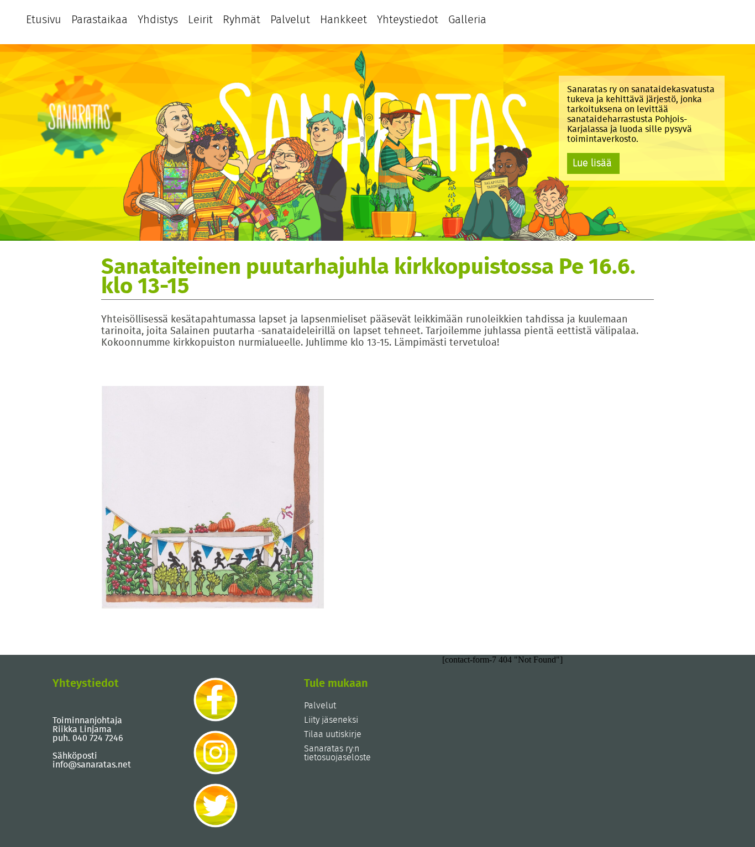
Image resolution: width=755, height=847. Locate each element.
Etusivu (43, 19)
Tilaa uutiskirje (332, 734)
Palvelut (290, 19)
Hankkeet (343, 19)
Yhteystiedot (407, 19)
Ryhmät (241, 19)
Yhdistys (158, 19)
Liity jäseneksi (331, 720)
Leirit (200, 19)
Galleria (467, 19)
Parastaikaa (99, 19)
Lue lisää (592, 163)
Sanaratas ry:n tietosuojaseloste (337, 753)
